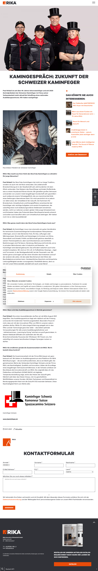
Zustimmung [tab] (20, 274)
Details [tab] (49, 274)
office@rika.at (10, 548)
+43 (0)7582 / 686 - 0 (10, 546)
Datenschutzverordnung (12, 499)
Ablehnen (21, 301)
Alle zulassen (77, 301)
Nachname (70, 462)
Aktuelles (18, 429)
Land (68, 469)
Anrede (6, 462)
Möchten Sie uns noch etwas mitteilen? (18, 476)
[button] (93, 2)
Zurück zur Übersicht (77, 155)
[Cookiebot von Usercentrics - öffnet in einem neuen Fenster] (82, 268)
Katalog (72, 564)
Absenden (9, 508)
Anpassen (48, 301)
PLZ (36, 469)
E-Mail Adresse (9, 469)
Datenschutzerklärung (21, 291)
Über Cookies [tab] (77, 274)
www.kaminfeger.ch (10, 419)
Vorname (38, 462)
